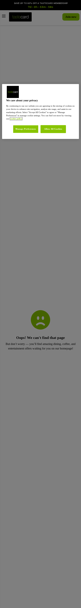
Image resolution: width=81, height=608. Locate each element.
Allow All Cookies (53, 129)
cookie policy (63, 118)
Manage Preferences (23, 129)
